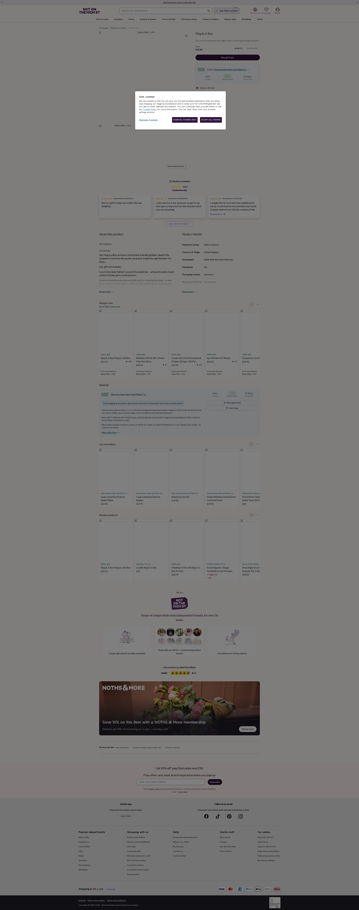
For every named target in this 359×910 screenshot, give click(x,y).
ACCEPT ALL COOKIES (210, 120)
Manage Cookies (148, 120)
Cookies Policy (150, 109)
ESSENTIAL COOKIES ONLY (184, 120)
